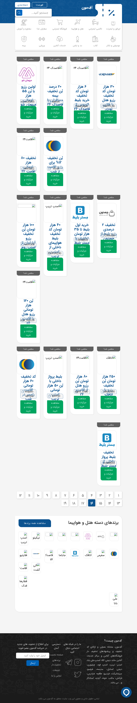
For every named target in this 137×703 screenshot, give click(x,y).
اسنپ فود (103, 665)
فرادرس (90, 674)
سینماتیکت (116, 674)
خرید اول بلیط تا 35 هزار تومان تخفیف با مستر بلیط (82, 234)
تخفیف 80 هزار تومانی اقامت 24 (28, 165)
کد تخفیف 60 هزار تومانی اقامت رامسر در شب (28, 387)
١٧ (82, 503)
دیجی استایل (114, 669)
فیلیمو (90, 669)
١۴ (109, 503)
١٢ (20, 495)
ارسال (32, 663)
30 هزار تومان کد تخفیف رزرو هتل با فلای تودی (108, 97)
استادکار (90, 678)
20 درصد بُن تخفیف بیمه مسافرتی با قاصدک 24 (55, 95)
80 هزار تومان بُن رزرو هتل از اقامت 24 (82, 385)
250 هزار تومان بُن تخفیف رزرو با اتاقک (108, 385)
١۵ (100, 503)
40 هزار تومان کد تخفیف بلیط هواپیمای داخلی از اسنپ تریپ (55, 240)
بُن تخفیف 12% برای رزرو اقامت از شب (55, 165)
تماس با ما (56, 676)
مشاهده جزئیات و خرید (108, 117)
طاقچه (98, 674)
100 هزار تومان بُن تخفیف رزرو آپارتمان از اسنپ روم (28, 236)
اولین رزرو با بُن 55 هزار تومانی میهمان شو (28, 95)
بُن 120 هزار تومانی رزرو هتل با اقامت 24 (28, 311)
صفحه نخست (56, 655)
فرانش (119, 678)
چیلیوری (91, 665)
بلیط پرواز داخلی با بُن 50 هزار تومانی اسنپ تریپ (55, 387)
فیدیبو (107, 674)
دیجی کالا (106, 660)
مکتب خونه (108, 678)
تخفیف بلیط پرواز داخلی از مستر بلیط (108, 459)
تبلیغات (56, 670)
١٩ (65, 503)
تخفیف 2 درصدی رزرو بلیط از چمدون (109, 231)
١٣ (118, 503)
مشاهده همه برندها (35, 523)
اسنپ (97, 660)
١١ (29, 495)
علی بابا (90, 660)
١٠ (38, 495)
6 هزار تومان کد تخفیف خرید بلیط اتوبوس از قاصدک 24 (82, 97)
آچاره (98, 678)
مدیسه (100, 669)
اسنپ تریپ (116, 665)
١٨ (73, 503)
